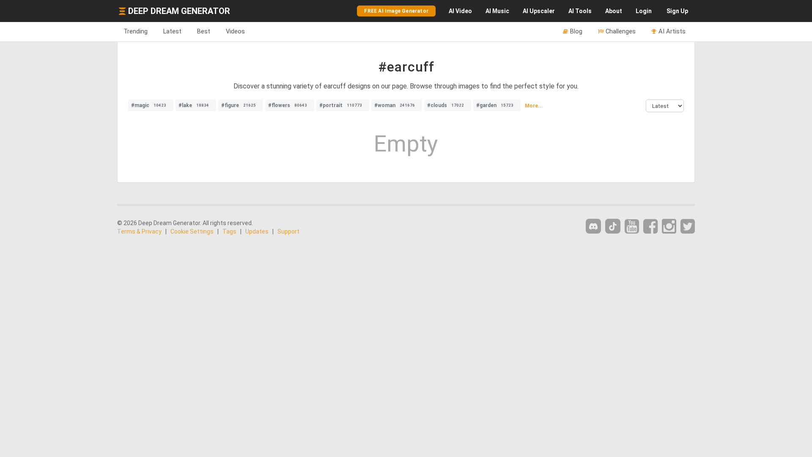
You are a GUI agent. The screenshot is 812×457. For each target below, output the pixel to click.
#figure (238, 105)
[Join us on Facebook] (650, 227)
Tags (229, 231)
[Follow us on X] (687, 227)
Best (203, 31)
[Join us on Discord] (593, 226)
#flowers (287, 105)
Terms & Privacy (139, 231)
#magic (148, 105)
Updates (257, 231)
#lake (193, 105)
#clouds (445, 105)
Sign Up (677, 11)
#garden (494, 105)
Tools (580, 11)
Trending (135, 31)
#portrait (340, 105)
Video (460, 11)
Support (288, 231)
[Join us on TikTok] (612, 226)
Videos (235, 31)
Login (644, 11)
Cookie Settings (192, 231)
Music (497, 11)
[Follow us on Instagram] (669, 227)
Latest (172, 31)
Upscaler (539, 11)
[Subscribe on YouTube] (632, 227)
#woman (394, 105)
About (613, 11)
